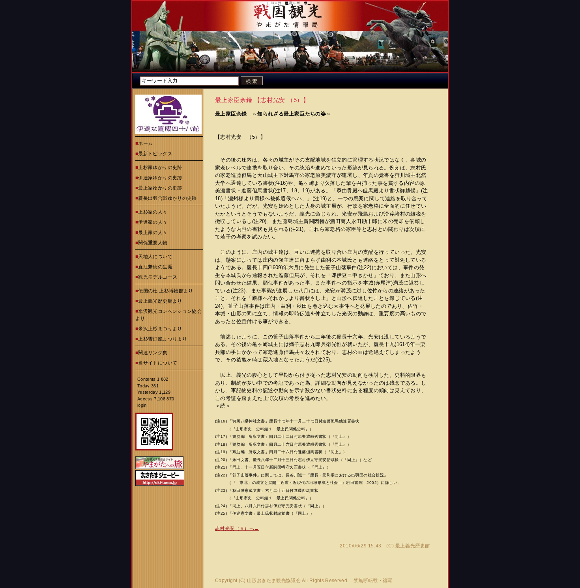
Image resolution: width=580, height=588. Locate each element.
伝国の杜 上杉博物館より (165, 291)
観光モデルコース (157, 277)
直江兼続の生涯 (155, 267)
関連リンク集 (152, 352)
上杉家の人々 (152, 212)
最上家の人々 (152, 232)
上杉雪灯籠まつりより (162, 339)
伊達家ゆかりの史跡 (160, 177)
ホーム (145, 143)
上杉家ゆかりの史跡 (160, 167)
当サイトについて (157, 363)
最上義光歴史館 (412, 546)
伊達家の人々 (152, 222)
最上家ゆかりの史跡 (160, 188)
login (142, 405)
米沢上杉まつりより (160, 328)
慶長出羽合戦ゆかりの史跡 (167, 198)
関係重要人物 (152, 243)
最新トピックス (155, 153)
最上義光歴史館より (160, 301)
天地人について (155, 256)
